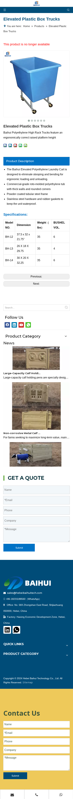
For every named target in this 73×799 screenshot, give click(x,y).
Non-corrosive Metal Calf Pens (22, 431)
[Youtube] (21, 325)
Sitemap (28, 682)
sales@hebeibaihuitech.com (24, 592)
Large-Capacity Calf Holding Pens (22, 371)
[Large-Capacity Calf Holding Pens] (36, 366)
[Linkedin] (14, 325)
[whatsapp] (28, 325)
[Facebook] (7, 325)
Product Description (20, 161)
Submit (19, 547)
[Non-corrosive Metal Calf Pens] (36, 426)
